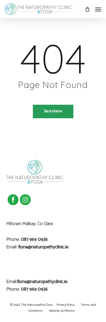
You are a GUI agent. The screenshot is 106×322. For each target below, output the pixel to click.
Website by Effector (62, 310)
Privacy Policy (65, 304)
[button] (98, 9)
